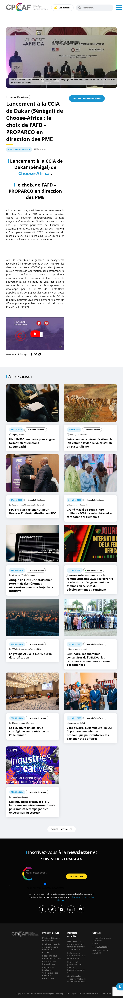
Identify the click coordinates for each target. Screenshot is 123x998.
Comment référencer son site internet (94, 993)
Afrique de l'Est (18, 575)
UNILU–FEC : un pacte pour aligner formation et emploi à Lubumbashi (76, 945)
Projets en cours (50, 932)
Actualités (23, 79)
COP (13, 649)
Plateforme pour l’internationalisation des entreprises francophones (51, 959)
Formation (22, 434)
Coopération (74, 649)
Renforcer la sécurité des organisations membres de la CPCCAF (51, 948)
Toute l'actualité (61, 829)
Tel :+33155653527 (100, 946)
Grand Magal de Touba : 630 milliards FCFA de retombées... (76, 979)
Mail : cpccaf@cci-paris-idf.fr (100, 951)
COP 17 (72, 434)
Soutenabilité (35, 649)
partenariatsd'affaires (78, 723)
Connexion (64, 7)
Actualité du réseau (19, 97)
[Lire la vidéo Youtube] (35, 333)
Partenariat (39, 505)
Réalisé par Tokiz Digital (66, 993)
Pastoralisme (81, 434)
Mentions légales (46, 993)
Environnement (22, 649)
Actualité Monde (93, 429)
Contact (96, 932)
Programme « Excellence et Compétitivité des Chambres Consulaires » (50, 973)
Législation (30, 723)
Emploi (14, 434)
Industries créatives (20, 797)
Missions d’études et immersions (51, 939)
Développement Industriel (22, 505)
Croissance (73, 505)
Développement (32, 575)
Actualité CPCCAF (94, 570)
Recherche (84, 505)
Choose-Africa (34, 173)
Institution (85, 649)
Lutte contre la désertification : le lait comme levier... (76, 956)
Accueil (14, 79)
